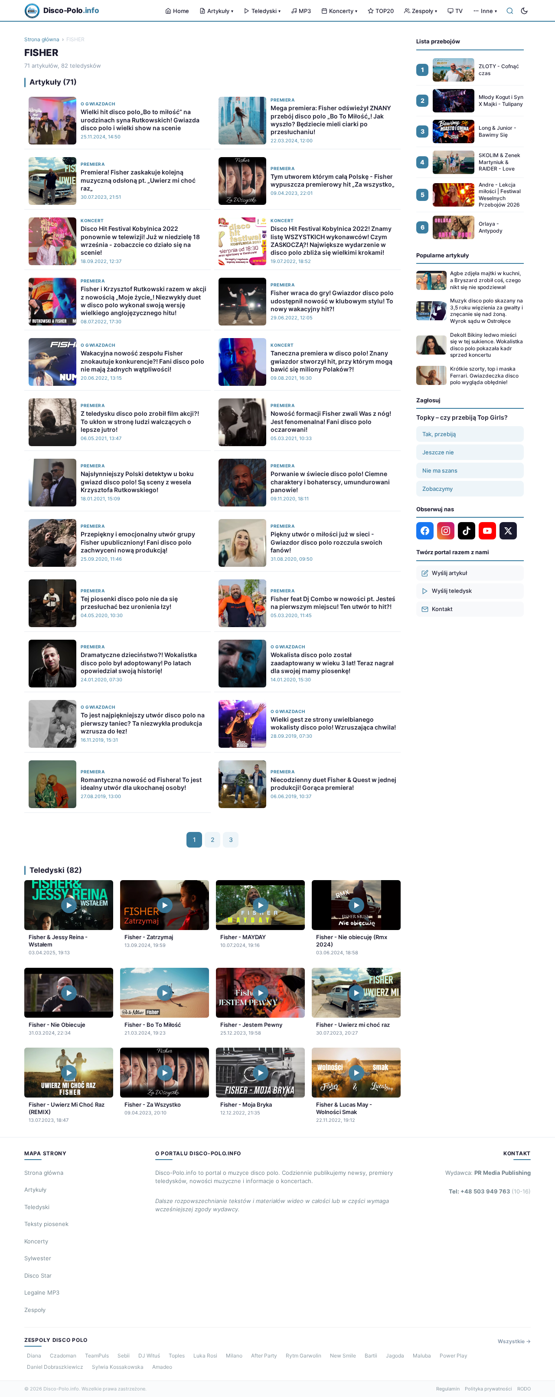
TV (459, 10)
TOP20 (384, 10)
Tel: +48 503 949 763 (490, 1191)
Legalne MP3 (41, 1292)
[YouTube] (487, 530)
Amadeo (162, 1367)
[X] (508, 530)
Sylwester (37, 1258)
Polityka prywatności (488, 1389)
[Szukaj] (510, 10)
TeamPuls (97, 1355)
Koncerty (343, 10)
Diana (34, 1355)
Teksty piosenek (46, 1223)
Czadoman (63, 1355)
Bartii (371, 1355)
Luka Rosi (205, 1355)
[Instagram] (445, 530)
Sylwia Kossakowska (118, 1367)
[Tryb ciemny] (524, 10)
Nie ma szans (439, 470)
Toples (177, 1355)
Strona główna (41, 39)
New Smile (343, 1355)
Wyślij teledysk (452, 590)
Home (181, 10)
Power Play (453, 1355)
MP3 (305, 10)
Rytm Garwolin (303, 1355)
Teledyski (266, 10)
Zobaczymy (437, 488)
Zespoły (424, 10)
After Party (264, 1355)
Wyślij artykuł (449, 572)
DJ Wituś (149, 1355)
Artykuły (220, 10)
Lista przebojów (438, 41)
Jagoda (395, 1355)
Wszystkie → (514, 1341)
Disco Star (38, 1275)
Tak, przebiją (439, 434)
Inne (489, 10)
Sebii (124, 1355)
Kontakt (442, 608)
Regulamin (448, 1389)
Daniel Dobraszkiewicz (55, 1367)
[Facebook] (425, 530)
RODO (524, 1389)
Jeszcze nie (438, 452)
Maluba (422, 1355)
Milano (234, 1355)
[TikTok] (466, 530)
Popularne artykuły (442, 255)
